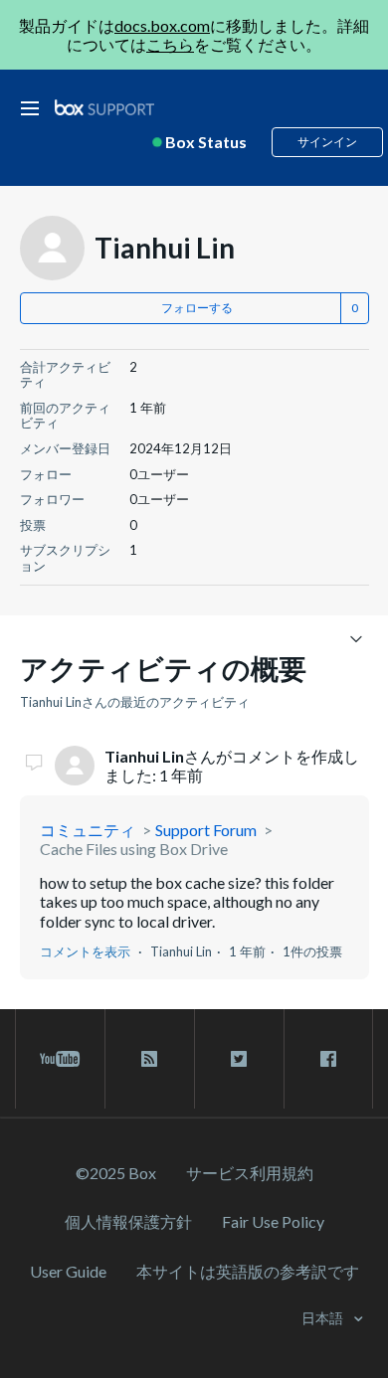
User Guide (68, 1271)
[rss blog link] (149, 1059)
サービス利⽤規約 (249, 1172)
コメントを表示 (85, 951)
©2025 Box (116, 1172)
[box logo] (104, 106)
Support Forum (206, 829)
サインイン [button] (327, 141)
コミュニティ (87, 829)
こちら (170, 44)
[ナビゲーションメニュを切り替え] (356, 637)
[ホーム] (104, 107)
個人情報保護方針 (128, 1221)
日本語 (323, 1317)
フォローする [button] (197, 307)
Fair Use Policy (273, 1221)
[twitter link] (239, 1059)
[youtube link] (60, 1059)
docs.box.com (162, 25)
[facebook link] (328, 1059)
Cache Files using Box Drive (134, 848)
